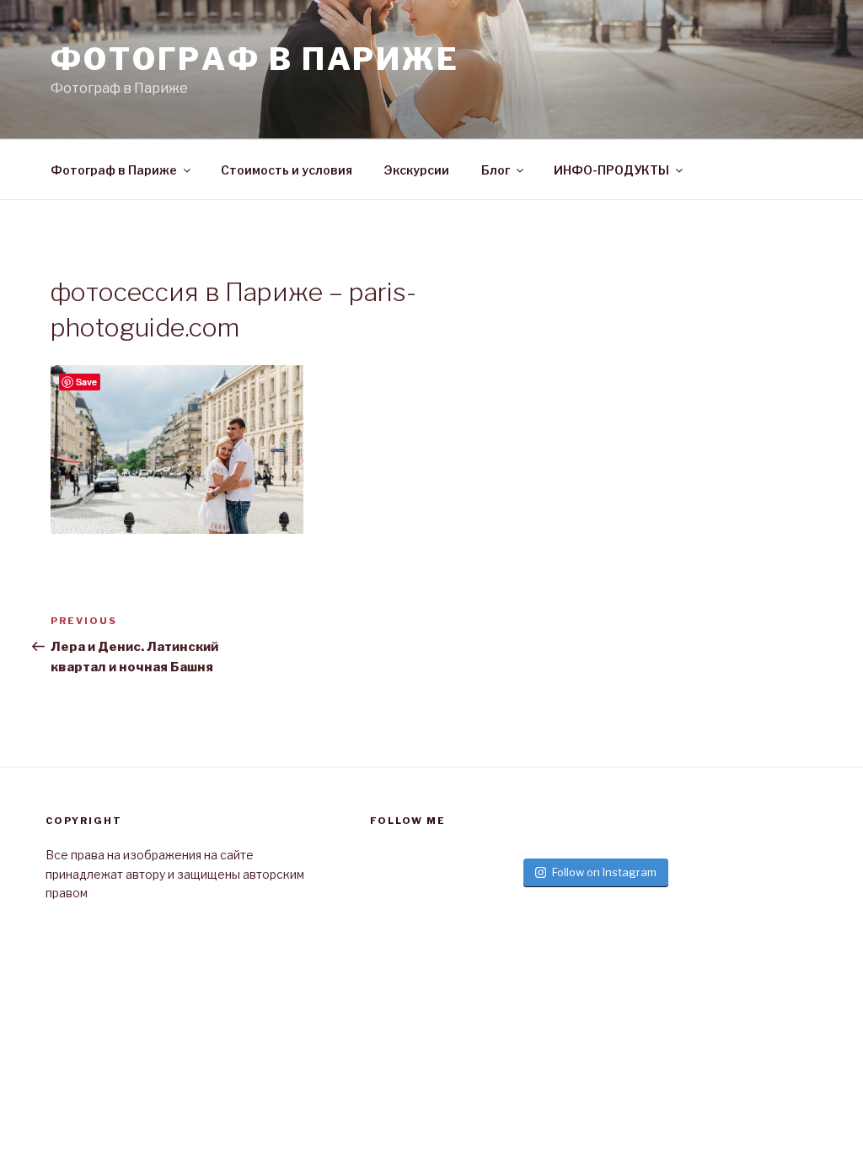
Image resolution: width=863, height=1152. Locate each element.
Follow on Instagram (604, 872)
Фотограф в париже (255, 59)
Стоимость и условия (286, 170)
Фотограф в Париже (114, 170)
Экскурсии (416, 170)
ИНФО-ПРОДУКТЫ (611, 170)
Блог (495, 170)
